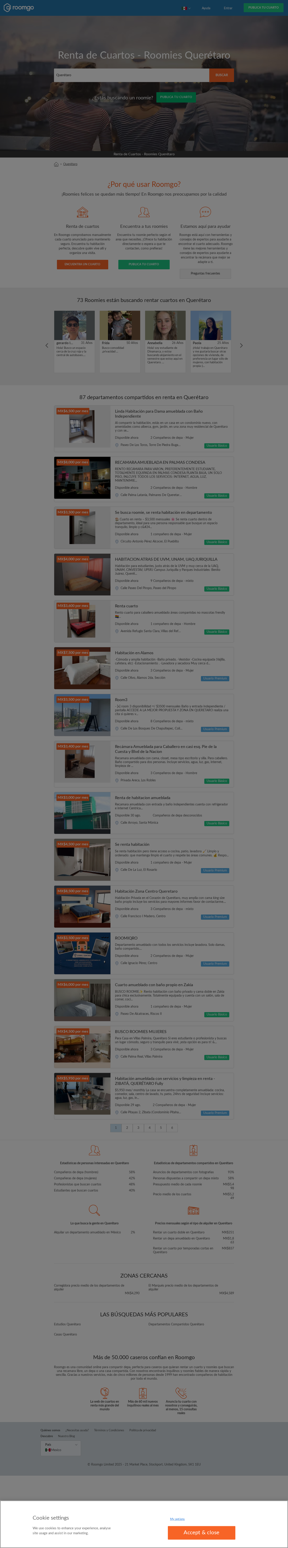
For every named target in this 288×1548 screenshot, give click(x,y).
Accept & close (201, 1532)
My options (177, 1519)
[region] (144, 1524)
